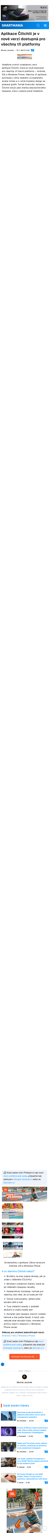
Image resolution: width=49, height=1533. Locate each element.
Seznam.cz (9, 1182)
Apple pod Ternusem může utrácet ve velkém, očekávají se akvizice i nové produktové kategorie (32, 1445)
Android (6, 1335)
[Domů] (13, 25)
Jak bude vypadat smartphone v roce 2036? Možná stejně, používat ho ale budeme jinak (32, 1461)
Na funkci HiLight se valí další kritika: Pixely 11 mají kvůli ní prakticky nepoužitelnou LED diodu (32, 1476)
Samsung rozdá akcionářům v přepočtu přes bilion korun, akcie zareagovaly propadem (31, 1414)
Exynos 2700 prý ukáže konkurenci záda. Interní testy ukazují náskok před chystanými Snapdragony (32, 1430)
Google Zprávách (22, 1179)
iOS (14, 1335)
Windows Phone (26, 1335)
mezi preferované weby (15, 1176)
